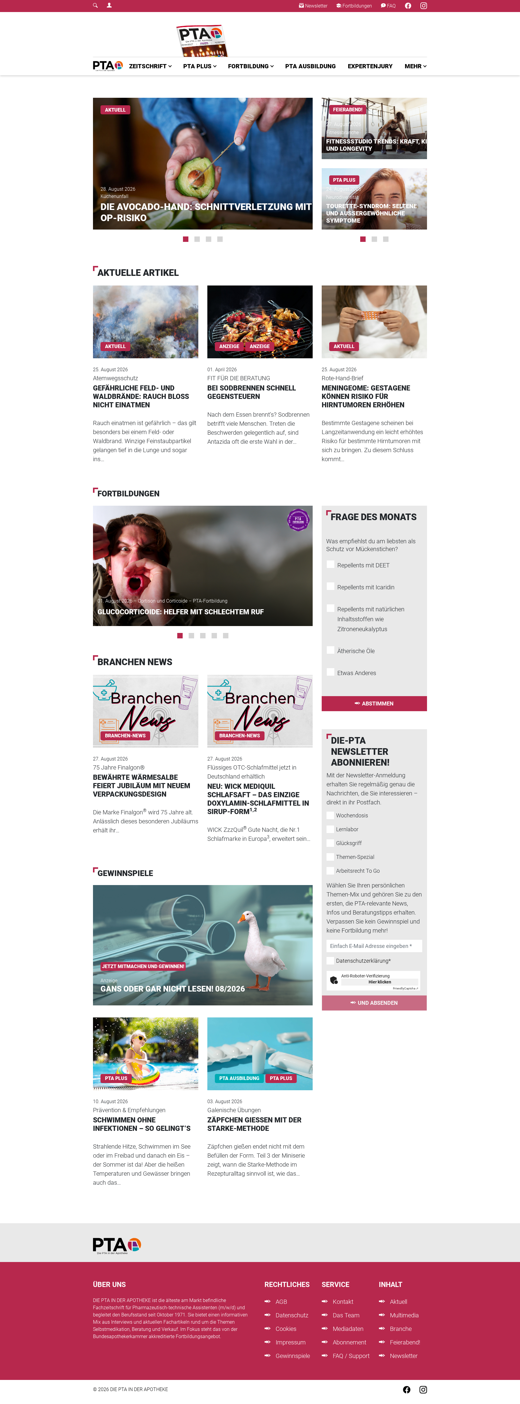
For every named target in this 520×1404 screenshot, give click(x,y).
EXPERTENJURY (370, 66)
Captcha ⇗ (405, 988)
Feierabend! (404, 1342)
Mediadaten (347, 1328)
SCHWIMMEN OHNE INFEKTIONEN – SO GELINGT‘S (141, 1124)
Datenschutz (291, 1315)
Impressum (290, 1342)
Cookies (285, 1328)
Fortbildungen (356, 6)
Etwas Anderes (356, 673)
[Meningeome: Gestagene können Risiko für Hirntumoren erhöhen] (374, 313)
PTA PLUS (197, 66)
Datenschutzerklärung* (363, 961)
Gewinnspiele (292, 1355)
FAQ (391, 6)
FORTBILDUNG (248, 66)
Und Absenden (378, 1003)
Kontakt (342, 1301)
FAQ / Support (350, 1355)
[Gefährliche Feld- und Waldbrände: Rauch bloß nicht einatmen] (145, 313)
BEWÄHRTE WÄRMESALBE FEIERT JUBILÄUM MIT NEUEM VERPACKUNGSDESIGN (141, 785)
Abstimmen (378, 703)
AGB (280, 1301)
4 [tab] (220, 239)
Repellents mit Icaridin (366, 587)
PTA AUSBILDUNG (310, 66)
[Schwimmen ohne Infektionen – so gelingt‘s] (145, 1045)
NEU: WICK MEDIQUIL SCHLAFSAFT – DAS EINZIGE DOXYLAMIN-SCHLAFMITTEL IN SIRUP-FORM (258, 799)
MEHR (413, 66)
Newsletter (315, 6)
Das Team (345, 1315)
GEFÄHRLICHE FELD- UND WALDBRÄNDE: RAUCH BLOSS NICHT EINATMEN (141, 396)
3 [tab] (208, 239)
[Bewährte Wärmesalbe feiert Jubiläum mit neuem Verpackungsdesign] (145, 703)
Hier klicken (380, 982)
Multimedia (403, 1315)
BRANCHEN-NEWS (125, 736)
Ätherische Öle (356, 651)
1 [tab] (185, 239)
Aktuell (397, 1301)
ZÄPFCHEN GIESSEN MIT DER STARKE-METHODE (254, 1124)
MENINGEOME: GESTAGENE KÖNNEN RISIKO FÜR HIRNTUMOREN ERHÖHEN (366, 396)
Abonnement (348, 1342)
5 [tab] (225, 635)
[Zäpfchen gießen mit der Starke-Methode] (260, 1045)
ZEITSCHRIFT (148, 66)
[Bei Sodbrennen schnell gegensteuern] (260, 313)
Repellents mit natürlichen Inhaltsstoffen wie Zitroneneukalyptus (370, 619)
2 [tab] (197, 239)
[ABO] (203, 34)
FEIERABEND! (347, 110)
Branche (400, 1328)
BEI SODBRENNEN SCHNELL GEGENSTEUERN (251, 392)
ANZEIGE (260, 346)
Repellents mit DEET (363, 565)
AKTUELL (115, 110)
